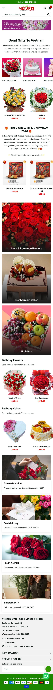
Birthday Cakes (11, 408)
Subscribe (48, 669)
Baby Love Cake (14, 446)
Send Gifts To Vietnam (26, 40)
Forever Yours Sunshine (14, 115)
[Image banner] (26, 25)
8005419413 (10, 643)
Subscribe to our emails (12, 664)
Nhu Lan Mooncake (14, 188)
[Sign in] (45, 8)
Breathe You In (15, 398)
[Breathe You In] (14, 382)
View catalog (3, 8)
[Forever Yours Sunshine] (14, 99)
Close (26, 653)
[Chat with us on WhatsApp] (46, 676)
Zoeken (48, 14)
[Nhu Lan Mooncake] (14, 172)
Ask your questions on (19, 646)
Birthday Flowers (12, 360)
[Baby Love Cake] (14, 430)
